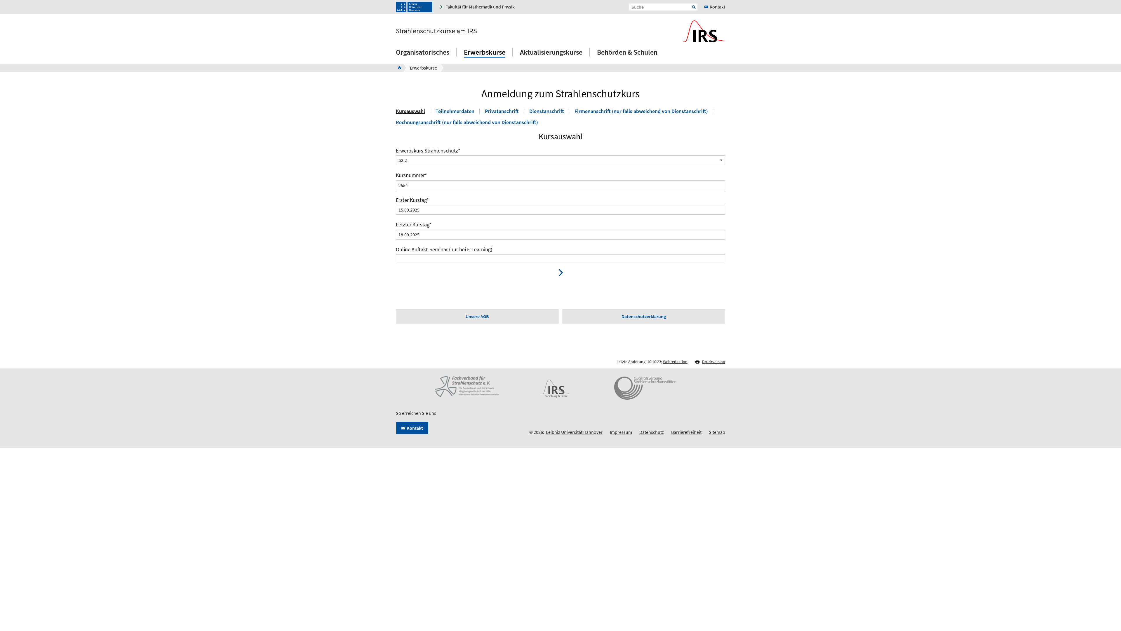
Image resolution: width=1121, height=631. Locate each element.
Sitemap (717, 432)
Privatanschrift (502, 111)
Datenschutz (651, 432)
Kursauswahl (410, 111)
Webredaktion (675, 361)
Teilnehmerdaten (455, 111)
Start (693, 7)
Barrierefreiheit (686, 432)
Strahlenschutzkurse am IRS (436, 30)
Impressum (621, 432)
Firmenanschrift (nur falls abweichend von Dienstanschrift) (641, 111)
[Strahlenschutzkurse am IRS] (397, 68)
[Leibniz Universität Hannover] (414, 7)
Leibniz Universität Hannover (574, 432)
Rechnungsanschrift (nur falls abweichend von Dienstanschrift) (467, 122)
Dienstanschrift (546, 111)
